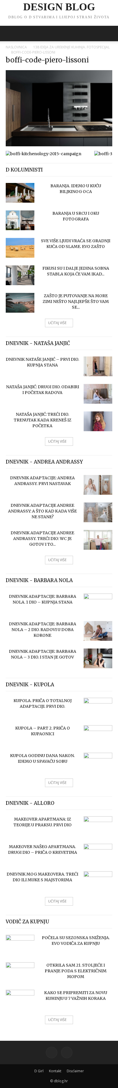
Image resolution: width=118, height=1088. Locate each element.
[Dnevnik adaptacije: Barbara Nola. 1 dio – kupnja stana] (98, 604)
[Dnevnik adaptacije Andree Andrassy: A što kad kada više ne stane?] (98, 512)
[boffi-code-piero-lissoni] (59, 144)
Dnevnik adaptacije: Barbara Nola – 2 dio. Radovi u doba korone (42, 629)
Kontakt (55, 1071)
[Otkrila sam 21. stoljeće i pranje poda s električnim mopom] (20, 972)
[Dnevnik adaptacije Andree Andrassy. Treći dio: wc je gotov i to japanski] (98, 540)
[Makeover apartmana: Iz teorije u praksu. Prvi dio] (98, 826)
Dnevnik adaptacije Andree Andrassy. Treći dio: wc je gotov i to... (42, 538)
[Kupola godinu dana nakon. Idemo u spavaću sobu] (98, 763)
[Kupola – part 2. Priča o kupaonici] (98, 735)
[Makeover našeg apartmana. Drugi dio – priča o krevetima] (98, 854)
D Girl (39, 1071)
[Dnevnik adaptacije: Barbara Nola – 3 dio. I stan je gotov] (98, 658)
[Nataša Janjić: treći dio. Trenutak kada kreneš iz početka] (98, 421)
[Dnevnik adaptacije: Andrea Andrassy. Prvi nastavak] (98, 485)
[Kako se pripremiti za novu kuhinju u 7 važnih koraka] (20, 1000)
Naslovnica (16, 47)
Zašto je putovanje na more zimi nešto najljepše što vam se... (76, 301)
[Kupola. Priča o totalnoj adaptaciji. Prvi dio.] (98, 708)
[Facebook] (51, 1052)
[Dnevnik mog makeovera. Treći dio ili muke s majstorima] (98, 881)
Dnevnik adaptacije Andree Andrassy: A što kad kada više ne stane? (42, 511)
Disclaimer (75, 1071)
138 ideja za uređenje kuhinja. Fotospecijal (71, 47)
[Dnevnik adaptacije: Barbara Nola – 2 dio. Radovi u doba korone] (98, 631)
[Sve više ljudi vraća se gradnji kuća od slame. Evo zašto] (20, 248)
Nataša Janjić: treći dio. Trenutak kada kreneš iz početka (42, 420)
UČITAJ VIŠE (57, 322)
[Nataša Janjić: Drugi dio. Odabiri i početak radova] (98, 394)
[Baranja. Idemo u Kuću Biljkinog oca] (20, 193)
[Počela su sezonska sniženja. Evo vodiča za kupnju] (20, 945)
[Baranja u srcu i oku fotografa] (20, 220)
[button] (10, 33)
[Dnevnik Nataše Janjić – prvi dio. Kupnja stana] (98, 366)
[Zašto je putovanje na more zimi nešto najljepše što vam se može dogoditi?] (20, 303)
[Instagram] (66, 1052)
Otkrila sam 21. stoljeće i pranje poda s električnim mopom (76, 971)
